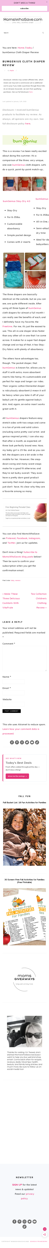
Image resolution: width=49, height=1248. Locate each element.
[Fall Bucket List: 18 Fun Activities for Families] (25, 838)
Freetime (7, 326)
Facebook (22, 538)
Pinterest (11, 538)
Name (7, 676)
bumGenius (19, 164)
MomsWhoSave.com (23, 20)
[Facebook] (12, 742)
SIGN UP (17, 1184)
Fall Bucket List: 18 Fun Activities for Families (24, 802)
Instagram (34, 538)
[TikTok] (37, 742)
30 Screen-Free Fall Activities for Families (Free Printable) (25, 880)
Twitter (11, 542)
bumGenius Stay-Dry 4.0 (17, 201)
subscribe (24, 8)
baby (12, 580)
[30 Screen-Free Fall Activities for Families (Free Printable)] (25, 917)
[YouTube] (32, 742)
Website (7, 699)
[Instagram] (22, 742)
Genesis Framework (38, 1241)
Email (7, 688)
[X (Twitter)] (27, 742)
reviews (18, 580)
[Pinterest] (17, 742)
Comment (9, 643)
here (31, 92)
